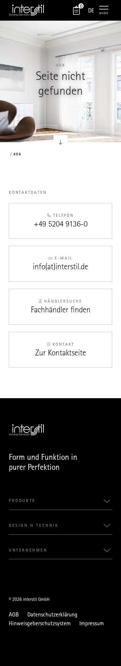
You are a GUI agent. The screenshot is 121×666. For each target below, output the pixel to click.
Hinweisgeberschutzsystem (40, 623)
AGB (14, 614)
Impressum (91, 623)
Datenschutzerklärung (52, 614)
